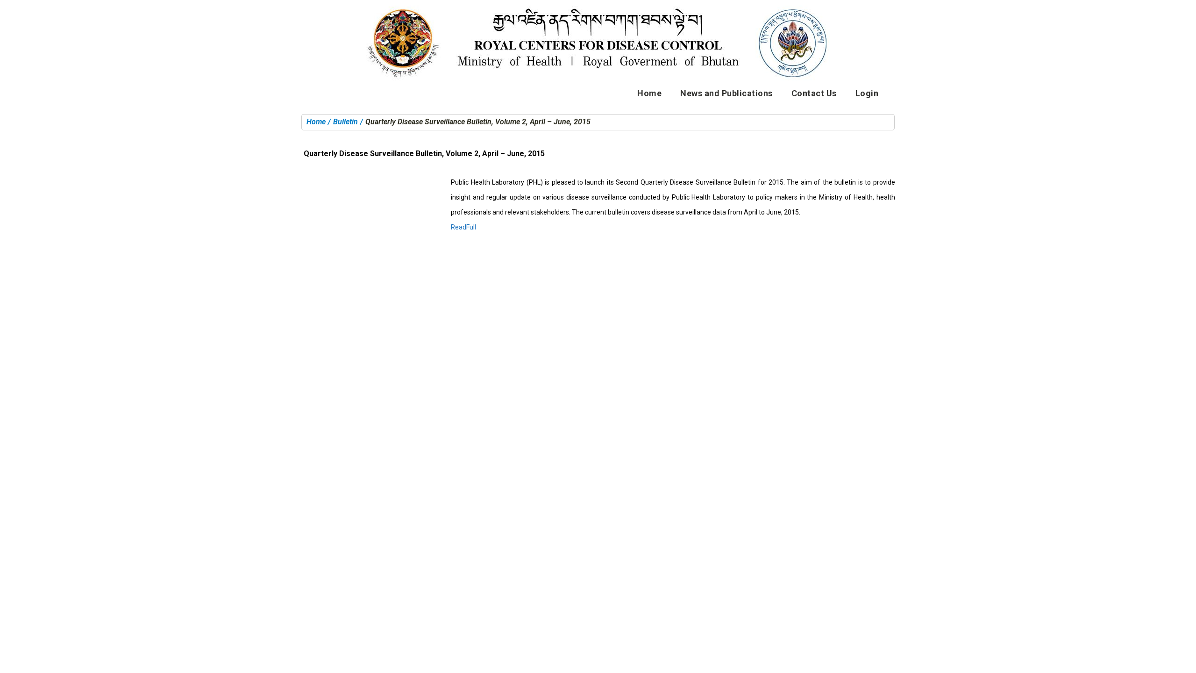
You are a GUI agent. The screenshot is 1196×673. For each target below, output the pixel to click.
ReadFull (463, 227)
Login (867, 93)
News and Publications (726, 93)
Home (649, 93)
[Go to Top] (1182, 659)
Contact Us (814, 93)
